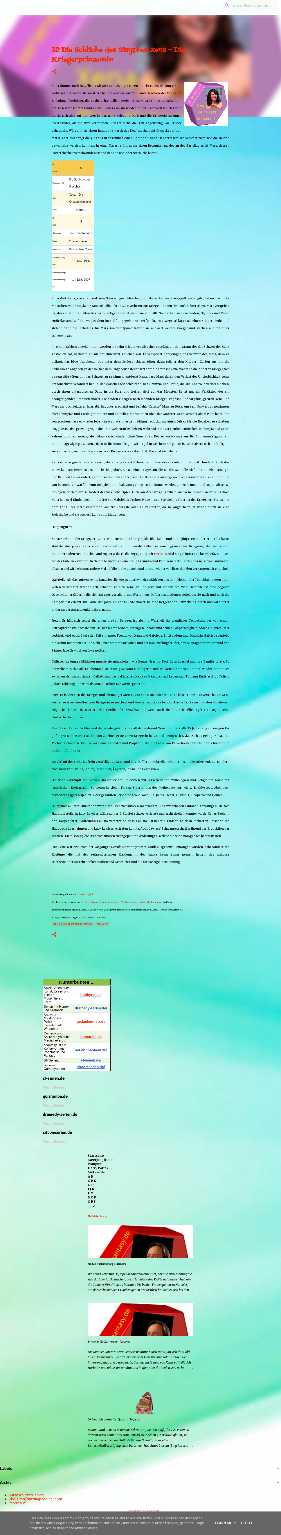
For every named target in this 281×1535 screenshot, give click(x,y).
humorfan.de (91, 1037)
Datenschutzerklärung (26, 1495)
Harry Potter (98, 1168)
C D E (92, 1181)
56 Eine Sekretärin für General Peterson (114, 1419)
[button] (54, 72)
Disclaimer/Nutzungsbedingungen (35, 1499)
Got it (246, 1523)
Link (91, 894)
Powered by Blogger (143, 1511)
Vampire (95, 1164)
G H (91, 1185)
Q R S (92, 1202)
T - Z (91, 1206)
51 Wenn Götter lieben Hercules (109, 1342)
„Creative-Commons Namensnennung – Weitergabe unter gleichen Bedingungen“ (121, 902)
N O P (92, 1197)
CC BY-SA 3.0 (82, 894)
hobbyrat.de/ (90, 995)
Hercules (160, 554)
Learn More (226, 1523)
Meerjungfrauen (101, 1160)
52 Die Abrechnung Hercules (107, 1264)
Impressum (17, 1503)
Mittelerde (96, 1172)
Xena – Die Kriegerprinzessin (72, 924)
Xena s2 (102, 924)
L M (91, 1193)
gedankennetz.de (91, 1021)
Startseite (96, 1156)
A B (90, 1176)
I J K (91, 1189)
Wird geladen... (54, 1087)
